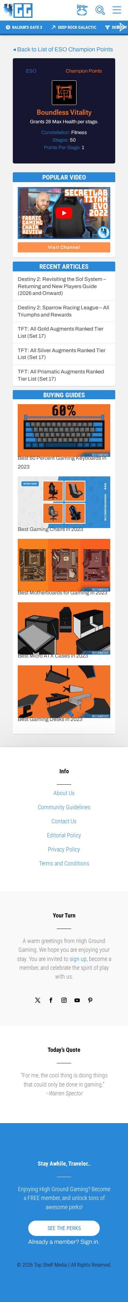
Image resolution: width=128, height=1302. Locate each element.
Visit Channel (64, 247)
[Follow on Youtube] (77, 1000)
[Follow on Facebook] (51, 1000)
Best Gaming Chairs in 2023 (50, 529)
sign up (78, 958)
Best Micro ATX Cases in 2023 (53, 656)
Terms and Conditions (64, 863)
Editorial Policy (64, 835)
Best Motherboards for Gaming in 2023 (62, 592)
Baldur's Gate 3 (27, 27)
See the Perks (64, 1228)
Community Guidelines (64, 807)
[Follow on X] (37, 1000)
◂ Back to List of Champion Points (63, 49)
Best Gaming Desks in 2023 (50, 719)
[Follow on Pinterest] (90, 1000)
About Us (64, 793)
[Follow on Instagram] (64, 1000)
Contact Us (64, 821)
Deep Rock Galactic (77, 27)
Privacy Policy (64, 849)
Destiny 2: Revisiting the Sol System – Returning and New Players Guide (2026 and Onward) (62, 286)
